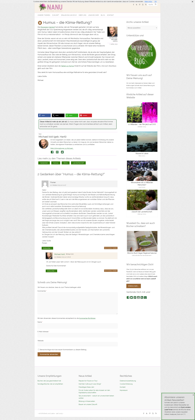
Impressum (124, 390)
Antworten (47, 248)
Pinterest (135, 297)
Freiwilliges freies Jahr (86, 387)
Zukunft (55, 15)
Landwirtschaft (78, 163)
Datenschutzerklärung (128, 381)
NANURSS (145, 4)
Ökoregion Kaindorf (47, 27)
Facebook (52, 152)
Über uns (82, 15)
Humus (55, 163)
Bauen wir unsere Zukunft (88, 404)
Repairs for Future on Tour (88, 381)
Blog (103, 15)
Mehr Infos (148, 1)
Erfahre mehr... (133, 286)
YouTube (138, 297)
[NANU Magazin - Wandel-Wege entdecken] (52, 7)
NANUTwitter (136, 4)
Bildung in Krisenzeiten (87, 401)
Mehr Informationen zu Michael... (62, 148)
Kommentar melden (111, 248)
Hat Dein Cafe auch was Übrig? (90, 384)
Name (40, 322)
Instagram (57, 152)
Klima (66, 163)
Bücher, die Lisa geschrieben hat (49, 381)
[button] (44, 115)
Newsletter (145, 297)
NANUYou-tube (142, 4)
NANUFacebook (133, 4)
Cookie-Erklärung (126, 384)
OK (155, 1)
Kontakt (110, 15)
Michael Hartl (59, 254)
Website (40, 341)
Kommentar (42, 291)
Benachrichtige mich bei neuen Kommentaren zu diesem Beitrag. (63, 350)
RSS (142, 297)
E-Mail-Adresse (43, 332)
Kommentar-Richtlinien (87, 318)
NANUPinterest (139, 4)
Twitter (62, 152)
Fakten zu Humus (67, 66)
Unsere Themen (44, 15)
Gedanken (44, 163)
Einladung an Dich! (69, 15)
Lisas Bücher (93, 15)
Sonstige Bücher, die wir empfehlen (50, 384)
